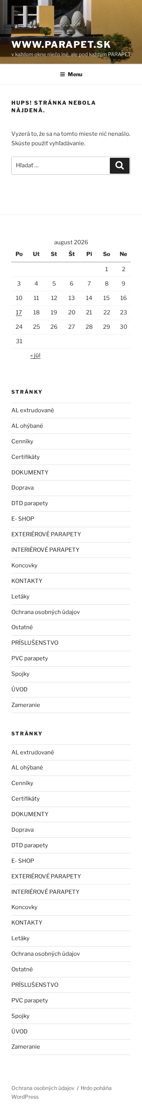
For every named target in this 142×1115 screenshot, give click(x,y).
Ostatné (22, 627)
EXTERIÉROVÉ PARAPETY (46, 534)
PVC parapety (29, 658)
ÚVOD (19, 689)
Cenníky (22, 441)
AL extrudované (32, 410)
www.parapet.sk (61, 44)
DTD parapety (29, 503)
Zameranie (25, 705)
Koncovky (24, 565)
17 (19, 312)
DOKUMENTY (29, 472)
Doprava (22, 487)
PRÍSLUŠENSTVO (34, 642)
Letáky (20, 596)
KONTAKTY (26, 581)
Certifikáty (25, 457)
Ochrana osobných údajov (45, 612)
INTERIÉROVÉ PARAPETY (45, 550)
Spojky (20, 674)
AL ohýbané (27, 425)
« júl (35, 355)
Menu (75, 74)
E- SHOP (22, 518)
